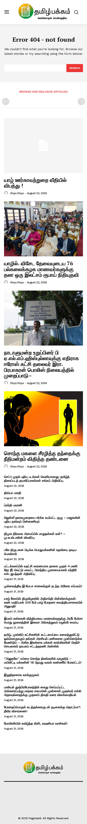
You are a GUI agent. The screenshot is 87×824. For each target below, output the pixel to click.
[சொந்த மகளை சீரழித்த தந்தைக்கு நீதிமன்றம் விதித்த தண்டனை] (43, 418)
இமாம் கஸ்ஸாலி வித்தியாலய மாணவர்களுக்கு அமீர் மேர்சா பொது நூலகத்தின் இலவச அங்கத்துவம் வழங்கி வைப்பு (43, 620)
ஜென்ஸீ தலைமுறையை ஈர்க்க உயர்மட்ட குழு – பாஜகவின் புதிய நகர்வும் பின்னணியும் (42, 519)
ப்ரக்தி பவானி (13, 505)
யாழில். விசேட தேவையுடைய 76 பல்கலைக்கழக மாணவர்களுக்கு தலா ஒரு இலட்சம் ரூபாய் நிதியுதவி (41, 269)
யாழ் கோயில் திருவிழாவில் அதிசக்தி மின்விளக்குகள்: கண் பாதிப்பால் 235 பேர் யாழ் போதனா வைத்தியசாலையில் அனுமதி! (43, 602)
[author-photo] (6, 193)
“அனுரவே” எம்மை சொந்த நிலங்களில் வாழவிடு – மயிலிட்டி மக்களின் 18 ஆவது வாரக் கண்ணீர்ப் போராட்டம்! (42, 660)
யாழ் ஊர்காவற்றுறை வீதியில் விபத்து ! (35, 182)
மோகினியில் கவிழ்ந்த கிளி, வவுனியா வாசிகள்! (35, 723)
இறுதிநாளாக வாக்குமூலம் (21, 675)
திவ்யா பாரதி (12, 493)
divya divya (17, 193)
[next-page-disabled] (81, 101)
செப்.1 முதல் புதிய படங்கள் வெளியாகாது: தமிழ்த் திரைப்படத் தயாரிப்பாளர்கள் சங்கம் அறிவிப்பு (37, 478)
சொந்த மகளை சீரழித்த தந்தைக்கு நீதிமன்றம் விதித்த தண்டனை (42, 456)
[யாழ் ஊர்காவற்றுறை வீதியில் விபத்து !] (43, 145)
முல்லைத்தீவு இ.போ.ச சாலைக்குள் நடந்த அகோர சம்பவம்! (43, 586)
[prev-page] (5, 101)
